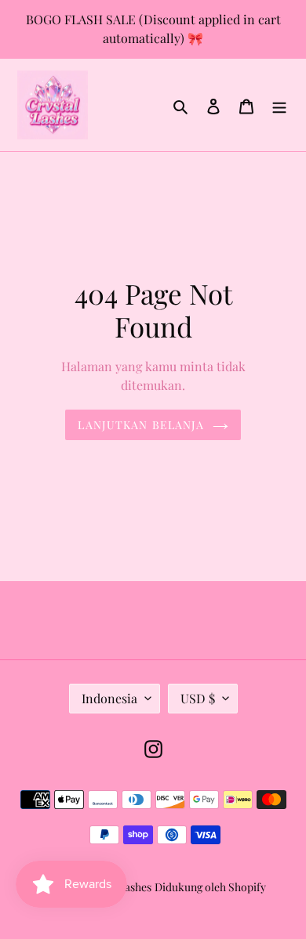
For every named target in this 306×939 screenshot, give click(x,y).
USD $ (197, 698)
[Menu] (279, 105)
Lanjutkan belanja (141, 424)
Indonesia (109, 698)
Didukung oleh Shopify (210, 886)
